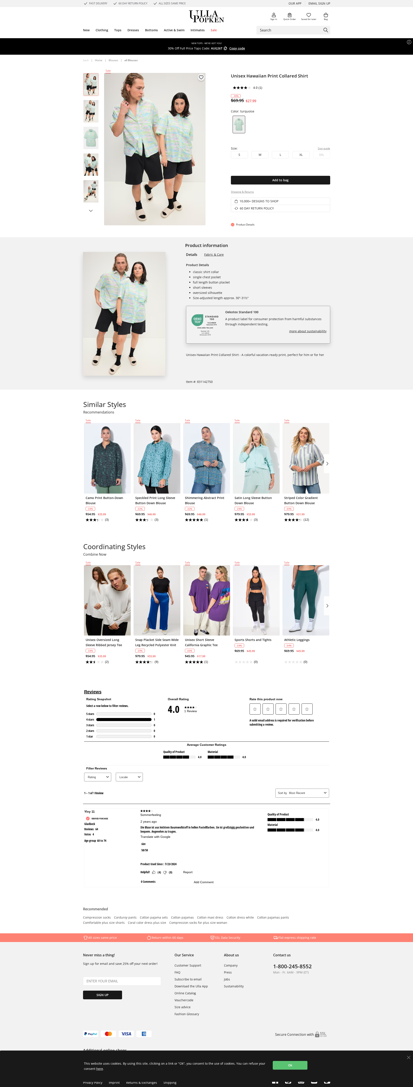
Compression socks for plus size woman (198, 923)
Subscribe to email (188, 979)
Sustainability (234, 986)
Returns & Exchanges (141, 1082)
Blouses (113, 60)
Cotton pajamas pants (273, 917)
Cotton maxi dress (210, 917)
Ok (290, 1065)
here (99, 1069)
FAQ (177, 972)
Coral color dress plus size (147, 923)
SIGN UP (102, 995)
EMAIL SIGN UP (319, 3)
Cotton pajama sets (154, 917)
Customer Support (188, 965)
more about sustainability (307, 331)
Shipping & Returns (242, 192)
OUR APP (295, 3)
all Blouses (131, 60)
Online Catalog (185, 993)
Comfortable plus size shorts (104, 923)
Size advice (183, 1007)
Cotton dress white (240, 917)
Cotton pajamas (182, 917)
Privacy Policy (92, 1082)
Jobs (227, 979)
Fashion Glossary (187, 1014)
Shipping (169, 1082)
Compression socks (97, 917)
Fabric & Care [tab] (214, 254)
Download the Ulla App (191, 986)
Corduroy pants (125, 917)
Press (228, 972)
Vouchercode (184, 1000)
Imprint (114, 1082)
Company (231, 965)
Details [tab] (191, 254)
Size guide (324, 148)
